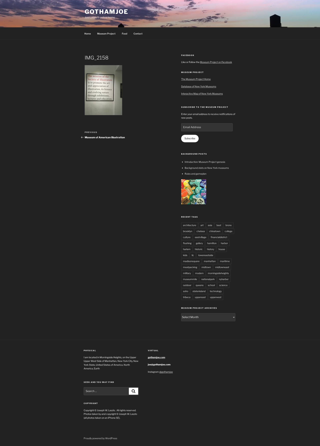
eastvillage (200, 237)
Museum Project (106, 33)
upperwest (215, 297)
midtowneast (222, 267)
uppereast (200, 297)
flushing (187, 243)
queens (200, 285)
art (202, 225)
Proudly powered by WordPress (100, 438)
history (210, 249)
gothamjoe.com (156, 357)
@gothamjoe (166, 371)
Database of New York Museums (198, 86)
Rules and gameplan (195, 173)
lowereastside (205, 255)
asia (210, 225)
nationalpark (208, 279)
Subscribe (189, 138)
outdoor (187, 285)
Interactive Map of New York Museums (202, 93)
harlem (186, 249)
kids (185, 255)
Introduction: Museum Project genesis (205, 161)
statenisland (199, 291)
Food (124, 33)
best (218, 225)
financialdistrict (219, 237)
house (221, 249)
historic (199, 249)
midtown (206, 267)
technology (216, 291)
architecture (189, 225)
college (228, 231)
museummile (190, 279)
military (187, 273)
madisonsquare (191, 261)
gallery (199, 243)
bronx (229, 225)
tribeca (186, 297)
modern (199, 273)
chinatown (214, 231)
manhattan (210, 261)
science (223, 285)
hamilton (211, 243)
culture (186, 237)
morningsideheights (218, 273)
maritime (225, 261)
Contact (138, 33)
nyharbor (223, 279)
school (211, 285)
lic (193, 255)
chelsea (200, 231)
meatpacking (190, 267)
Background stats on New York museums (207, 167)
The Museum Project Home (196, 79)
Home (87, 33)
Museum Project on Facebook (216, 62)
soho (185, 291)
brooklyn (187, 231)
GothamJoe (106, 11)
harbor (224, 243)
